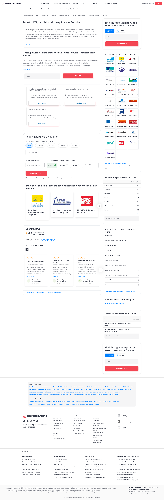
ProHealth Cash (110, 250)
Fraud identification (98, 423)
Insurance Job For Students (125, 477)
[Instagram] (31, 421)
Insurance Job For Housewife (125, 474)
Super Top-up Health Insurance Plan (105, 389)
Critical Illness (64, 15)
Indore (106, 210)
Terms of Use (76, 428)
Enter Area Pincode (33, 165)
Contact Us (96, 418)
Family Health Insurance (54, 392)
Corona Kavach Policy (112, 260)
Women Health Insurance (112, 392)
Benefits (45, 15)
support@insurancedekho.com (38, 425)
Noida (106, 198)
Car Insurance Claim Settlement (31, 472)
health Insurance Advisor (64, 389)
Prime (107, 285)
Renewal (53, 15)
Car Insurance (57, 418)
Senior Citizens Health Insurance (63, 477)
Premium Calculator (79, 15)
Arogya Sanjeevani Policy (113, 255)
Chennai (107, 190)
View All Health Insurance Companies (116, 164)
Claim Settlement (95, 15)
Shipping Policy (77, 426)
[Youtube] (27, 421)
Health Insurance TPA (124, 389)
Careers (95, 438)
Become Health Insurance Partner (126, 464)
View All (136, 214)
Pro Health (108, 236)
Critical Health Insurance (61, 469)
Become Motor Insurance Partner (126, 462)
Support (85, 4)
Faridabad (107, 202)
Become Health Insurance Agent (115, 303)
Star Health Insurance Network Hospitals (62, 211)
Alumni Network (97, 435)
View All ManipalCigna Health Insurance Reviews (43, 293)
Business (55, 433)
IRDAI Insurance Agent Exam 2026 (126, 472)
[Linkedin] (34, 421)
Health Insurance (34, 387)
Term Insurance (57, 428)
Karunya (97, 404)
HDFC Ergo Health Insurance (69, 401)
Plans (37, 15)
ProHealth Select (110, 245)
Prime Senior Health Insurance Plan (116, 275)
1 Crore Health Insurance (77, 387)
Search (78, 76)
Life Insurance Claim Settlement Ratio (96, 464)
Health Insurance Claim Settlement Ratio (42, 389)
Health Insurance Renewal (37, 392)
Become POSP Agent (109, 4)
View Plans (120, 44)
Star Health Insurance (36, 401)
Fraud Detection (77, 423)
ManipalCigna (28, 15)
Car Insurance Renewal (29, 459)
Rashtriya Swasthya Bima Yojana (39, 404)
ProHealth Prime (110, 280)
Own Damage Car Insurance (30, 469)
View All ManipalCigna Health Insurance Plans (119, 291)
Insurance (45, 4)
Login (158, 3)
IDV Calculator (26, 467)
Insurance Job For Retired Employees (127, 480)
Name (108, 37)
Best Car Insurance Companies (31, 474)
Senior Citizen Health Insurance (73, 392)
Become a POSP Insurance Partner (126, 459)
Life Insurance (57, 426)
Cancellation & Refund (79, 431)
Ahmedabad (108, 206)
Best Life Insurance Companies (94, 469)
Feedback (96, 420)
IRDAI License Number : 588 (139, 490)
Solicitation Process (98, 432)
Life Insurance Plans (91, 472)
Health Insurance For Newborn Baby (61, 395)
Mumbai (107, 194)
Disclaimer (96, 426)
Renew (75, 4)
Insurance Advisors (61, 4)
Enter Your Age (32, 152)
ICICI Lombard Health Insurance (109, 401)
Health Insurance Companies (83, 389)
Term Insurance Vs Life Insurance (94, 467)
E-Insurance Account (79, 433)
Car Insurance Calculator (29, 462)
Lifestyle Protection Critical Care (115, 240)
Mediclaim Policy (63, 387)
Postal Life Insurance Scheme (93, 459)
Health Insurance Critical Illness (122, 387)
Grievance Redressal (79, 420)
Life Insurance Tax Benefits (92, 474)
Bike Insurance (57, 420)
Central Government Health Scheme (82, 404)
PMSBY (54, 404)
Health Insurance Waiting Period (108, 395)
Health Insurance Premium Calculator (98, 387)
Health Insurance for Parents (94, 392)
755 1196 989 (31, 427)
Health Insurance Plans (49, 387)
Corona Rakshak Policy (112, 270)
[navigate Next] (99, 206)
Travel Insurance (58, 436)
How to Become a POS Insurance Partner (128, 469)
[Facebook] (24, 421)
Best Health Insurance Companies (64, 462)
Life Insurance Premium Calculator (95, 477)
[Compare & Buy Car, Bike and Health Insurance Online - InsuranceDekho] (11, 4)
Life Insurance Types (91, 462)
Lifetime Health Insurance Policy (115, 265)
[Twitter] (37, 421)
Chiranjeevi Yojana (63, 404)
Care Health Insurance (52, 401)
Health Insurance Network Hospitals (85, 395)
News (95, 4)
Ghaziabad (108, 185)
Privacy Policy (77, 418)
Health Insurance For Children (38, 395)
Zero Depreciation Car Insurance (31, 464)
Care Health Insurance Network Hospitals (36, 212)
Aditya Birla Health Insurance (88, 401)
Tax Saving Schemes (59, 438)
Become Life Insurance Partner (125, 467)
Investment (56, 431)
